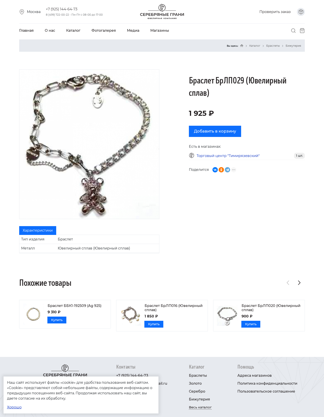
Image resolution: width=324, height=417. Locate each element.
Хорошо (14, 407)
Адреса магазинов (254, 375)
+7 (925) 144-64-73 (61, 9)
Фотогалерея (103, 30)
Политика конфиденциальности (267, 383)
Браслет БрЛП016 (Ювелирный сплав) (174, 308)
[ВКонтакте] (215, 169)
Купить (57, 320)
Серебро (197, 391)
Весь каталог (200, 407)
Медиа (133, 30)
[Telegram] (227, 169)
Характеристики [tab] (38, 230)
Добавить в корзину (215, 131)
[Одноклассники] (221, 169)
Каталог (73, 30)
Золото (195, 383)
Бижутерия (293, 45)
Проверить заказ (275, 12)
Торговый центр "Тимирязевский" (228, 156)
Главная (26, 30)
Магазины (159, 30)
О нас (50, 30)
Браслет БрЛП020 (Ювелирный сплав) (271, 308)
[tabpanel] (89, 244)
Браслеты (273, 45)
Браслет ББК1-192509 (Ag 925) (74, 306)
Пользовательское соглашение (266, 391)
